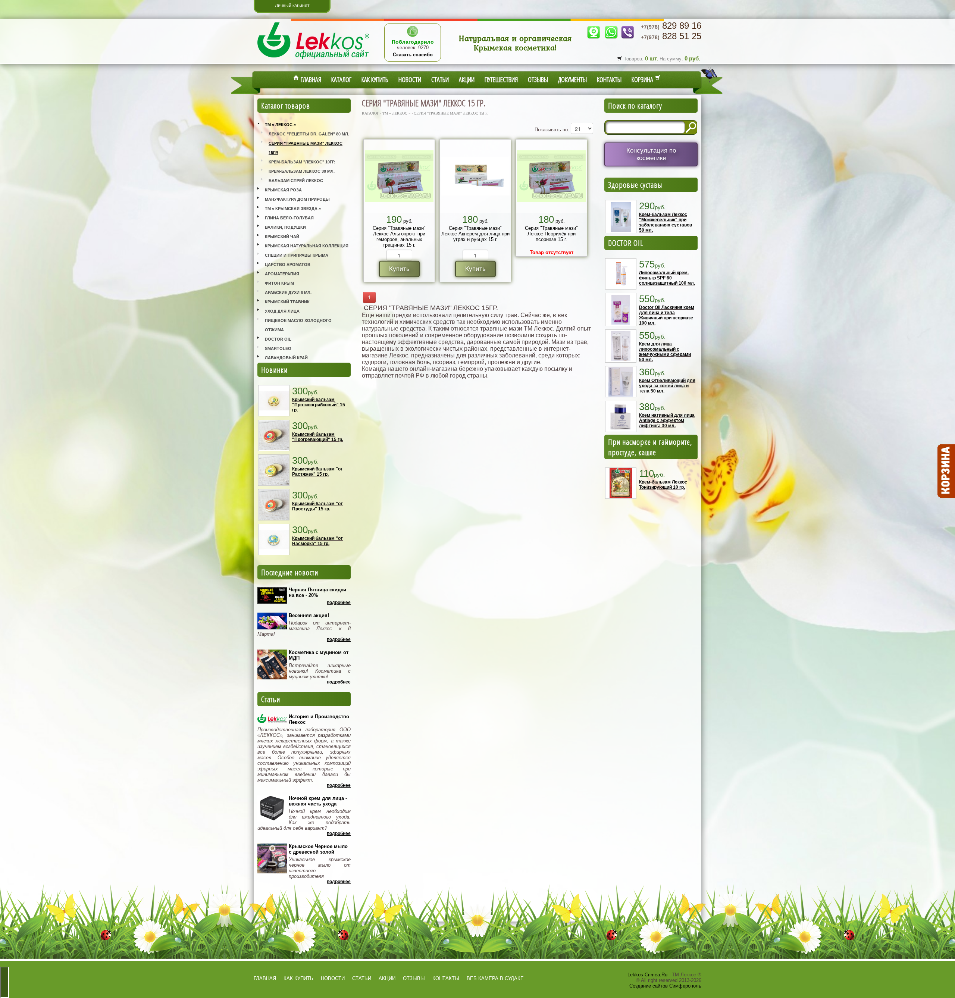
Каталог (341, 79)
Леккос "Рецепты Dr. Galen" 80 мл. (309, 134)
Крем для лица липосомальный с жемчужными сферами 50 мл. (665, 351)
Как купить (374, 79)
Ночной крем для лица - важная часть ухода (318, 801)
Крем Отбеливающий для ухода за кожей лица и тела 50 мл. (667, 386)
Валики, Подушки (285, 227)
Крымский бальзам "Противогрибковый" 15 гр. (318, 405)
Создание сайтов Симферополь (665, 986)
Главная (310, 79)
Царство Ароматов (287, 264)
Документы (572, 79)
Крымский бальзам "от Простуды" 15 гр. (317, 506)
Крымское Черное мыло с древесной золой (318, 849)
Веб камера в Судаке (495, 978)
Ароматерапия (282, 274)
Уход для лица (282, 311)
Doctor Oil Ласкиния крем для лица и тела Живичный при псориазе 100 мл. (666, 315)
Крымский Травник (287, 302)
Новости (409, 79)
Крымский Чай (282, 236)
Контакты (609, 79)
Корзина (643, 79)
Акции (467, 79)
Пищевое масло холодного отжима (298, 325)
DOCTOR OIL (626, 243)
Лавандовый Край (286, 358)
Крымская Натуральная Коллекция (306, 246)
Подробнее (339, 602)
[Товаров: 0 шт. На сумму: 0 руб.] (945, 471)
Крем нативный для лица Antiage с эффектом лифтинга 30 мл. (667, 420)
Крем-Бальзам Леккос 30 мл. (302, 171)
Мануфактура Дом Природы (297, 199)
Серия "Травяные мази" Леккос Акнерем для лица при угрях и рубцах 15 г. (475, 233)
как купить (298, 978)
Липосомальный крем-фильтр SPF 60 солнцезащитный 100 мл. (667, 278)
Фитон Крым (279, 283)
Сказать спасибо (413, 54)
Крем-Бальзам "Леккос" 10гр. (302, 162)
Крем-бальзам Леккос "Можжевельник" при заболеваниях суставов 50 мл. (665, 222)
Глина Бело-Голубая (289, 218)
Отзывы (538, 79)
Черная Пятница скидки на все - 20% (317, 592)
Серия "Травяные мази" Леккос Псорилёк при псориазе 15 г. (551, 233)
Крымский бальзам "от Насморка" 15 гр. (317, 541)
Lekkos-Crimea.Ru (647, 974)
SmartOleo (278, 348)
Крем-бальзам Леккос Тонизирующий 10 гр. (663, 484)
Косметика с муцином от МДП (318, 655)
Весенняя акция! (309, 615)
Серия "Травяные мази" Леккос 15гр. (305, 148)
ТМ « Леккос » (280, 124)
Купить (399, 268)
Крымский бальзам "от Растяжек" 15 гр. (317, 471)
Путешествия (501, 79)
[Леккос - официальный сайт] (313, 60)
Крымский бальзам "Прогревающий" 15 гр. (317, 437)
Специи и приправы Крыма (296, 255)
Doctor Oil (278, 339)
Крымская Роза (283, 190)
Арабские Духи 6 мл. (288, 292)
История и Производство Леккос (319, 719)
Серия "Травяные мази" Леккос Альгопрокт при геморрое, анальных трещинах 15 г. (399, 236)
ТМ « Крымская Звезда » (293, 208)
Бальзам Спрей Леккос (296, 180)
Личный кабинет (292, 5)
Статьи (440, 79)
